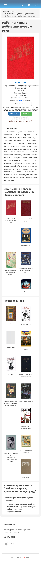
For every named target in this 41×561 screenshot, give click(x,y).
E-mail (12, 544)
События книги (20, 104)
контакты (18, 530)
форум (12, 530)
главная (6, 530)
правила (6, 532)
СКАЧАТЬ (15, 114)
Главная (6, 11)
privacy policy (14, 532)
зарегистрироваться (15, 511)
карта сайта (27, 530)
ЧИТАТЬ (27, 114)
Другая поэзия (20, 82)
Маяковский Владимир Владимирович (19, 14)
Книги (13, 11)
